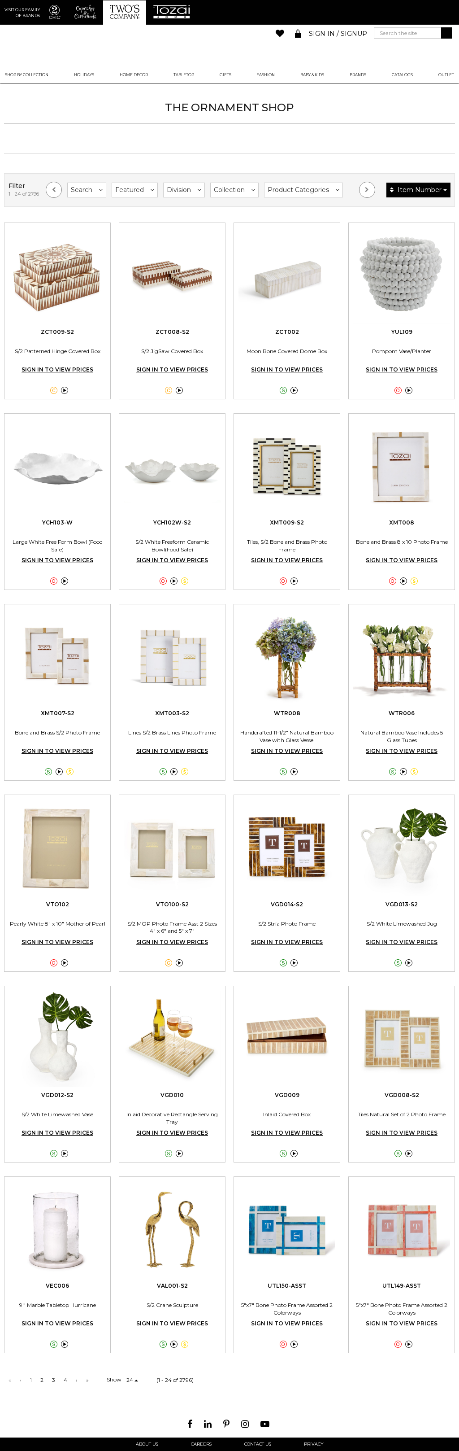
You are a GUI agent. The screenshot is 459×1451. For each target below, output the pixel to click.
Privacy (314, 1444)
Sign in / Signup (338, 34)
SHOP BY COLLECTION (26, 75)
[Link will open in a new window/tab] (191, 1424)
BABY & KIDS (312, 75)
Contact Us (257, 1444)
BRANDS (358, 75)
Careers (201, 1444)
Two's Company (229, 47)
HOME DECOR (134, 75)
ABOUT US (147, 1444)
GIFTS (225, 75)
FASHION (265, 75)
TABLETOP (183, 75)
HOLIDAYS (84, 75)
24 (130, 1380)
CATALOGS (402, 75)
